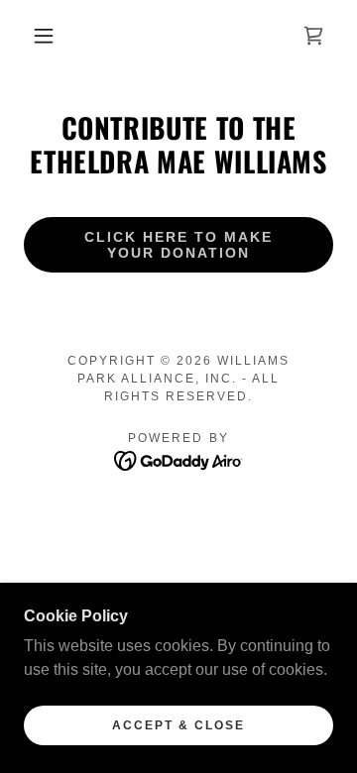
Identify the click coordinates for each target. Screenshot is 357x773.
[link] (313, 35)
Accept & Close (178, 725)
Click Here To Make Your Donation (178, 245)
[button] (43, 35)
